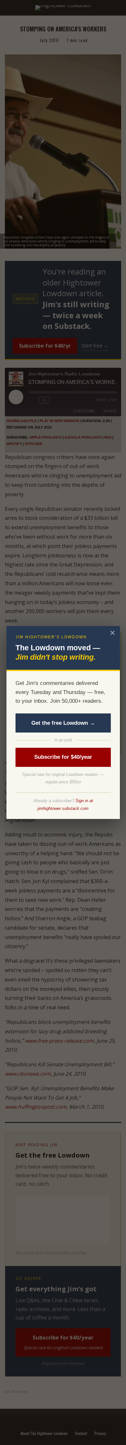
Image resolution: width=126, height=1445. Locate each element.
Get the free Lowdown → (63, 723)
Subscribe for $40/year (63, 757)
